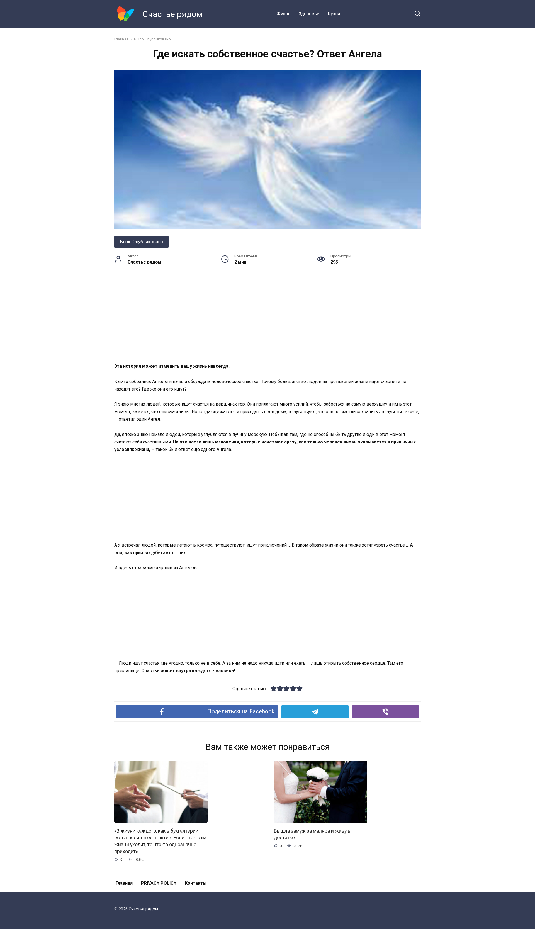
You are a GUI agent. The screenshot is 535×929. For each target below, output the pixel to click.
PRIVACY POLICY (158, 883)
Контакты (195, 883)
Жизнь (283, 13)
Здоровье (309, 13)
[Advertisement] (267, 321)
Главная (124, 883)
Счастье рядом (172, 14)
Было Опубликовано (141, 241)
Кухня (334, 13)
